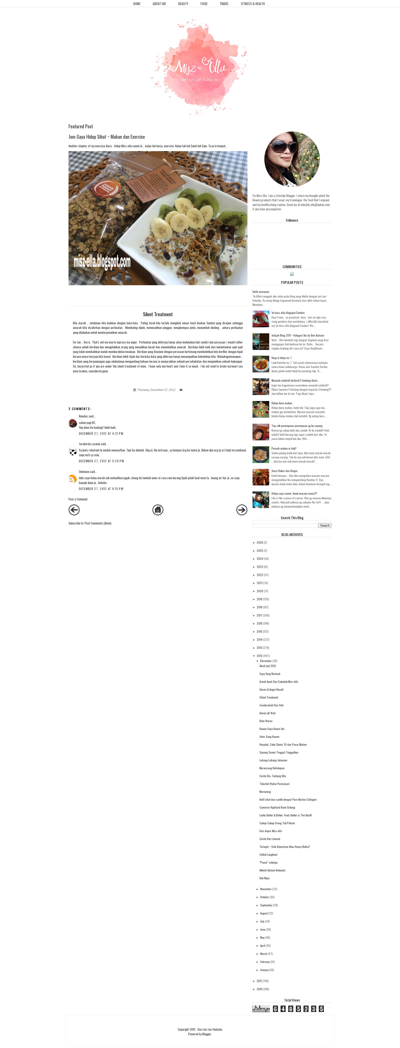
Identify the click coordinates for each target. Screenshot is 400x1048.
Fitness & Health (253, 3)
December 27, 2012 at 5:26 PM (101, 461)
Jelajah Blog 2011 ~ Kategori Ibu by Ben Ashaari (298, 335)
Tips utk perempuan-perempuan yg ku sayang (297, 426)
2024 (260, 559)
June (262, 929)
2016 (259, 623)
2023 (260, 567)
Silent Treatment (268, 697)
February (265, 962)
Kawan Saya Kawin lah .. (272, 729)
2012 (259, 656)
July (262, 921)
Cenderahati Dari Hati (271, 705)
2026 (260, 542)
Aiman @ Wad (267, 713)
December (266, 661)
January (264, 970)
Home (137, 3)
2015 (259, 631)
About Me (159, 3)
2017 (259, 615)
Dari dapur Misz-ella (270, 831)
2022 (260, 575)
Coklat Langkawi (268, 854)
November (266, 889)
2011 (259, 981)
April (262, 945)
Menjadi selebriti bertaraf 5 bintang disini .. (295, 380)
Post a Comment (78, 499)
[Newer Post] (74, 514)
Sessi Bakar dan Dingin (284, 471)
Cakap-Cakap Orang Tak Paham (277, 823)
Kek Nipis (264, 878)
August (264, 913)
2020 (260, 591)
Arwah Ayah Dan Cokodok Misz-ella (278, 681)
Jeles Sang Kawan (269, 737)
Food (203, 3)
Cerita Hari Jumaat (269, 839)
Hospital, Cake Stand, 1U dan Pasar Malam (283, 744)
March (263, 954)
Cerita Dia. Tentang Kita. (273, 776)
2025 (260, 550)
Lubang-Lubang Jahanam (273, 760)
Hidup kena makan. (282, 403)
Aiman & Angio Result (271, 689)
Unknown (84, 471)
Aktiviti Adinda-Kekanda (272, 870)
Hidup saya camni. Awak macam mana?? (294, 493)
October (264, 897)
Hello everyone (261, 292)
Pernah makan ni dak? (284, 448)
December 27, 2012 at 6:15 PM (101, 488)
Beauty (183, 3)
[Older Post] (241, 514)
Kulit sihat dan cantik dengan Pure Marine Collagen (288, 799)
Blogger (206, 1034)
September (266, 905)
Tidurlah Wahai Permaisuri (274, 784)
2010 (259, 989)
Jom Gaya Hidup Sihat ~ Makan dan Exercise (107, 136)
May (262, 937)
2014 (259, 639)
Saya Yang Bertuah (269, 674)
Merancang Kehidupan (271, 768)
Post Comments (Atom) (98, 523)
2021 (259, 583)
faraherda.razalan (89, 443)
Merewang (265, 792)
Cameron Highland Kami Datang (277, 807)
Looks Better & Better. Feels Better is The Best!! (285, 815)
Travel (224, 3)
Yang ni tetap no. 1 (281, 358)
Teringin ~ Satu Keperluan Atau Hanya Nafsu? (284, 847)
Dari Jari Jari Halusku (210, 1029)
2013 (259, 648)
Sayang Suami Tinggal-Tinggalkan (278, 752)
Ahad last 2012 (267, 666)
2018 (259, 607)
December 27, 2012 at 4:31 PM (101, 433)
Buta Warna (265, 721)
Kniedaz (83, 416)
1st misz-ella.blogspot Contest (288, 313)
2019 (259, 599)
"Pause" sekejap (268, 862)
